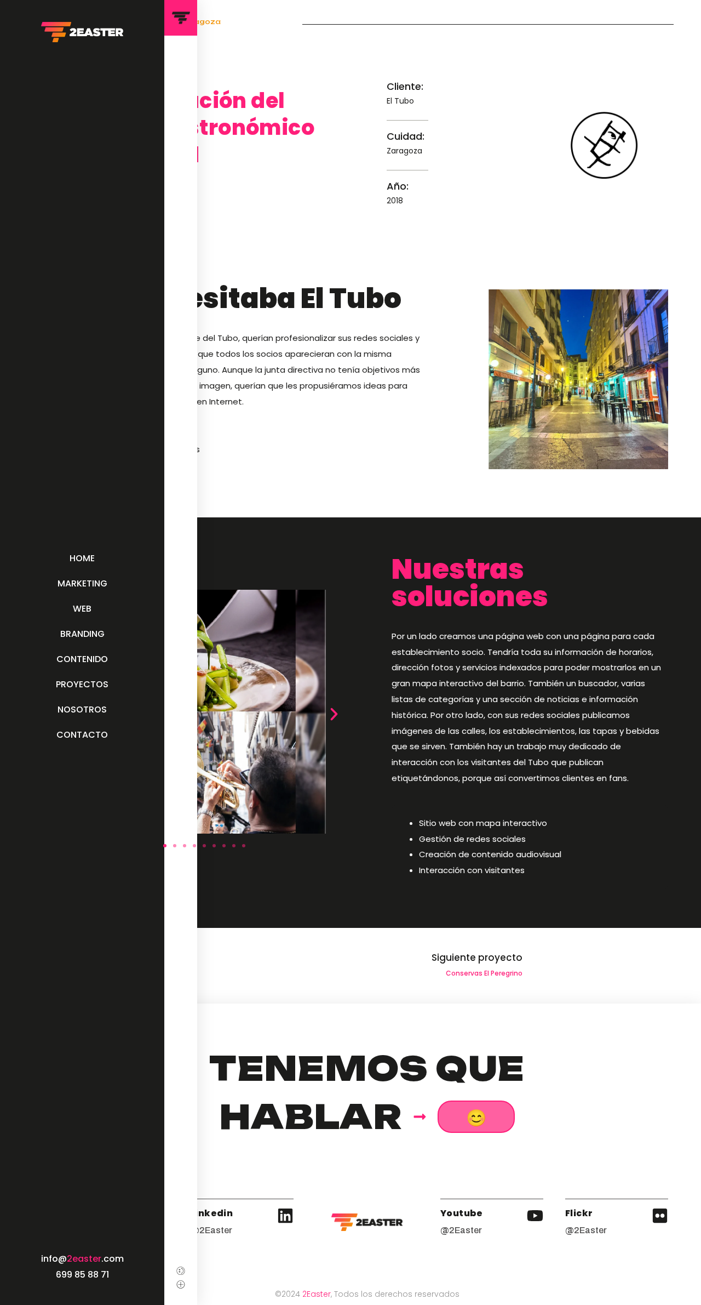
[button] (334, 714)
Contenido (82, 659)
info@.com (82, 1258)
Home (82, 558)
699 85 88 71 (82, 1274)
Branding (82, 634)
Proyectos (82, 684)
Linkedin (212, 1213)
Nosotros (82, 709)
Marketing (82, 583)
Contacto (82, 734)
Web (82, 608)
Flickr (579, 1213)
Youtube (461, 1213)
